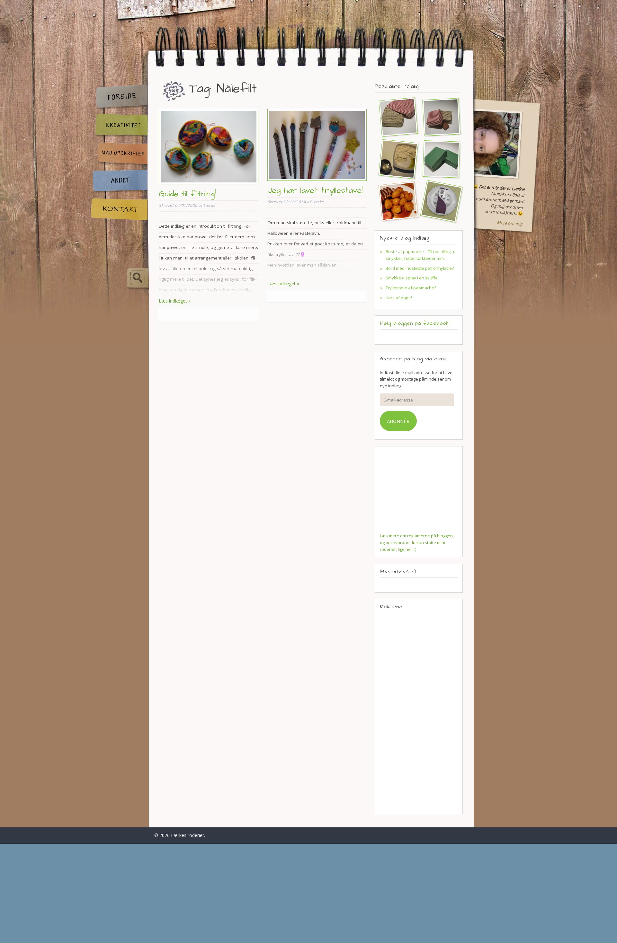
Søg (119, 278)
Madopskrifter (119, 154)
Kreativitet (119, 125)
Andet (119, 181)
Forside (119, 97)
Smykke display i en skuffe (412, 278)
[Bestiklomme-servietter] (439, 201)
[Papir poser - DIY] (395, 116)
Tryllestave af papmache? (411, 288)
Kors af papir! (399, 298)
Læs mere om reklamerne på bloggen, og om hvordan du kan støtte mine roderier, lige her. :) (417, 542)
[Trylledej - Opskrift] (395, 158)
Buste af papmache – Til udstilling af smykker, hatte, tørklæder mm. (421, 255)
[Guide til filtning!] (208, 185)
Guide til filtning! (187, 193)
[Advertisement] (419, 713)
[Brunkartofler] (395, 201)
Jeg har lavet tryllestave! (314, 190)
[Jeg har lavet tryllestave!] (317, 182)
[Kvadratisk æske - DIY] (439, 116)
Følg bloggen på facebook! (415, 323)
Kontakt (119, 209)
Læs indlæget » (175, 301)
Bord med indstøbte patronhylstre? (420, 268)
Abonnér (398, 421)
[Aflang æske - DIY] (439, 158)
